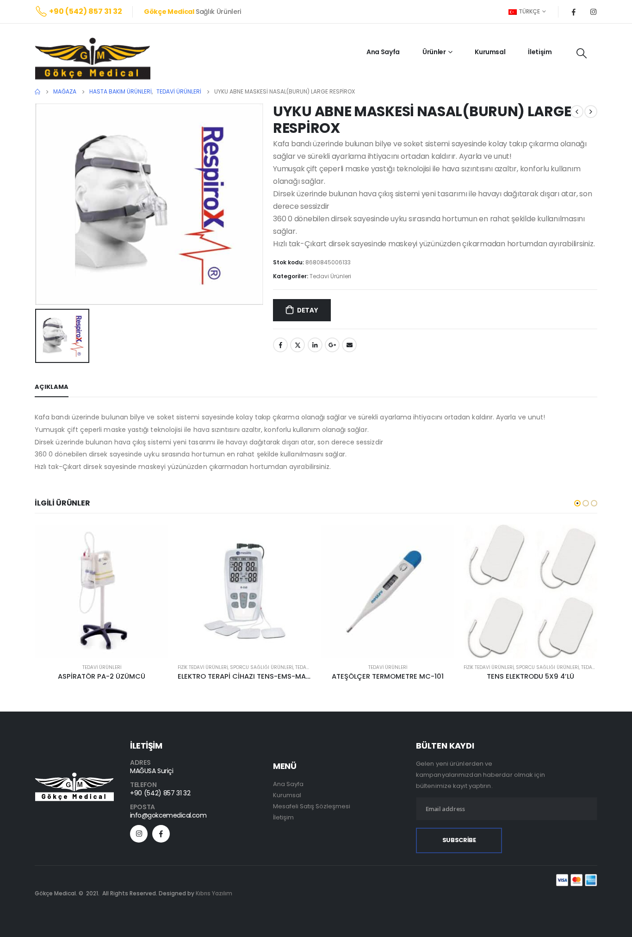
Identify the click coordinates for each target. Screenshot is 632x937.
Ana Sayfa (383, 51)
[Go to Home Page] (37, 92)
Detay (307, 310)
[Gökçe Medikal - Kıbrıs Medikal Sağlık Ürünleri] (92, 58)
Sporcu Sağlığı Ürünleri (261, 667)
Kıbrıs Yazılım (214, 893)
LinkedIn (315, 344)
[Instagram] (593, 12)
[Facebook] (574, 12)
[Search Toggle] (582, 53)
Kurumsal (490, 51)
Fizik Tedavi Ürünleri (203, 667)
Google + (332, 344)
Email (349, 344)
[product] (101, 591)
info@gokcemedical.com (168, 815)
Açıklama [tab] (51, 386)
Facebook (280, 344)
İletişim (539, 51)
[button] (577, 503)
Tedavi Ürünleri (330, 276)
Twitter (297, 344)
